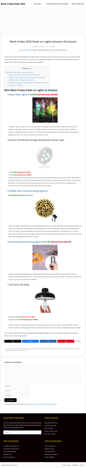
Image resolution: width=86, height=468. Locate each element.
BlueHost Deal (7, 454)
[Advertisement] (43, 20)
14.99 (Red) (29, 195)
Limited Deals (28, 50)
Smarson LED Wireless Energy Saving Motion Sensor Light (26, 77)
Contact (82, 465)
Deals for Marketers (50, 446)
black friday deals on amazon (56, 348)
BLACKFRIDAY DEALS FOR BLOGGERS (57, 4)
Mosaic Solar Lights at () (33, 94)
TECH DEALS (37, 4)
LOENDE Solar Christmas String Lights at (20, 80)
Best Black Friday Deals (51, 423)
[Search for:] (22, 432)
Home (21, 50)
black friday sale (22, 350)
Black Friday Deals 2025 (13, 3)
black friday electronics (12, 350)
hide (30, 68)
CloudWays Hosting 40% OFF (11, 446)
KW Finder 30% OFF (50, 451)
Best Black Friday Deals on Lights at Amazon (19, 72)
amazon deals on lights (13, 348)
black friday (24, 348)
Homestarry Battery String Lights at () (39, 241)
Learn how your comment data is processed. (43, 404)
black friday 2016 (31, 348)
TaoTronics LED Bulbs (15, 85)
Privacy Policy (67, 465)
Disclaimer (75, 465)
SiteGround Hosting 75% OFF (11, 449)
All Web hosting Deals (9, 457)
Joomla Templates (50, 457)
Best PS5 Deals (49, 428)
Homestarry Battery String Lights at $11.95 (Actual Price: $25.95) (28, 82)
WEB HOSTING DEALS (78, 4)
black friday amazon (42, 348)
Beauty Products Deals (51, 431)
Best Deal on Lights (50, 434)
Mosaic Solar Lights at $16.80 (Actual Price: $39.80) (23, 75)
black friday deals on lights (72, 348)
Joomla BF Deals (49, 449)
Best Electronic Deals (50, 425)
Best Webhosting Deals (9, 451)
